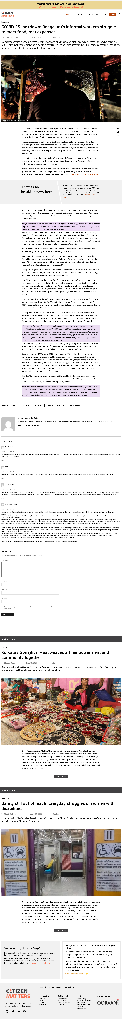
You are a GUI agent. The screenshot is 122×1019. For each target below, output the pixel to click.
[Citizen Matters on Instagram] (7, 1011)
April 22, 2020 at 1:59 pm (7, 451)
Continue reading (61, 777)
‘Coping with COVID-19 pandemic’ (83, 174)
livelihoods (61, 405)
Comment (5, 560)
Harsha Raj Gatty (11, 37)
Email (4, 590)
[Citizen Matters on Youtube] (24, 1011)
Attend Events (62, 1001)
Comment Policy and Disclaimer (83, 1005)
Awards (42, 1002)
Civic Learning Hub (64, 1002)
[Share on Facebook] (118, 140)
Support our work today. (40, 963)
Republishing (81, 1002)
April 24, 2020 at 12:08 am (8, 489)
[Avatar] (8, 424)
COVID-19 (13, 405)
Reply (2, 460)
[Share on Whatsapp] (118, 136)
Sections (88, 14)
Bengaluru (5, 22)
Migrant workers (75, 405)
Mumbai (5, 798)
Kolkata (4, 647)
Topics (78, 14)
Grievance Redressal (83, 1008)
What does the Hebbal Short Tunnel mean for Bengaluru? (61, 7)
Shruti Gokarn (10, 814)
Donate (112, 14)
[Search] (120, 14)
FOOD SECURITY (38, 405)
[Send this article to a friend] (118, 128)
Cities (67, 14)
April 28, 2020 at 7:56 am (7, 509)
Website (4, 598)
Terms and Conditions (84, 1001)
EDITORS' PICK (24, 405)
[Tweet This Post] (118, 132)
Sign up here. (69, 987)
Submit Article (101, 14)
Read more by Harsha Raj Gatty (30, 425)
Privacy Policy (81, 999)
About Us (42, 999)
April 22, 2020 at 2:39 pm (7, 471)
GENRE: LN (50, 405)
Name (4, 581)
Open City (61, 1004)
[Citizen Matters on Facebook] (13, 1011)
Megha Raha (9, 663)
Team (41, 1001)
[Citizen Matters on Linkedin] (18, 1011)
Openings (42, 1004)
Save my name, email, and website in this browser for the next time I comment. (28, 608)
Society (56, 37)
